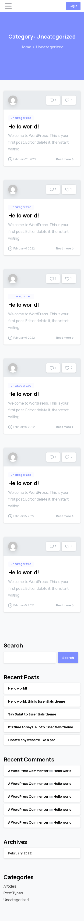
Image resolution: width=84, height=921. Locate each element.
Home (26, 47)
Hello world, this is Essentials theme (36, 701)
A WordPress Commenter (28, 770)
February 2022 (20, 853)
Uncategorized (49, 47)
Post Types (13, 893)
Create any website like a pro (31, 740)
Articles (10, 886)
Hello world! (23, 126)
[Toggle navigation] (8, 6)
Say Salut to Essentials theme (32, 714)
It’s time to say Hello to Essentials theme (40, 727)
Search (13, 645)
